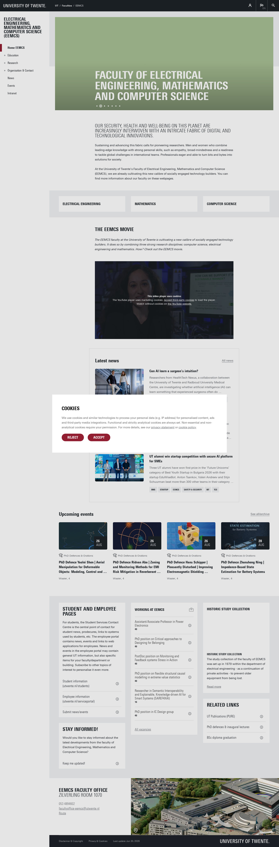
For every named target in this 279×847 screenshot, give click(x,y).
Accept (99, 437)
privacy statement (162, 427)
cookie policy (187, 427)
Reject (72, 437)
